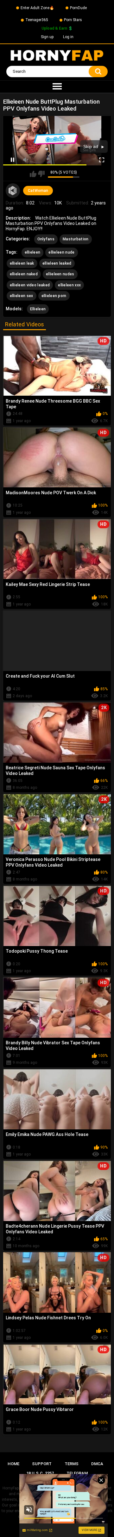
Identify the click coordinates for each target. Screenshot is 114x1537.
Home (13, 1463)
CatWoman (38, 190)
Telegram (77, 1473)
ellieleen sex (21, 296)
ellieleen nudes (60, 274)
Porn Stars (73, 20)
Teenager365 (36, 20)
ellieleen (33, 252)
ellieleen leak (22, 263)
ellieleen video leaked (30, 285)
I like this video (33, 174)
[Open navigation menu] (57, 87)
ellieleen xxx (69, 285)
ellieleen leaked (57, 263)
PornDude (78, 8)
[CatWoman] (13, 190)
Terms (72, 1463)
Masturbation (76, 239)
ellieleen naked (24, 274)
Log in (68, 37)
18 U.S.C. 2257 (40, 1473)
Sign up (47, 37)
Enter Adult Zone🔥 (37, 8)
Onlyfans (45, 239)
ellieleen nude (61, 252)
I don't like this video (41, 174)
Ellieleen (38, 309)
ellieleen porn (53, 296)
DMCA (97, 1463)
